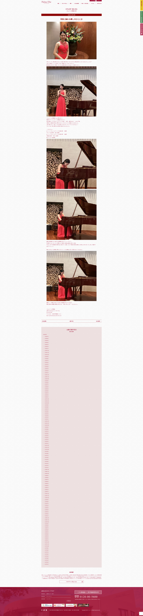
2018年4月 (46, 534)
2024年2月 (46, 394)
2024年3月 (46, 392)
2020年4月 (46, 485)
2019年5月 (46, 507)
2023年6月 (46, 411)
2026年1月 (46, 348)
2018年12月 (47, 517)
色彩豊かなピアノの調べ (50, 593)
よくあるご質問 (92, 0)
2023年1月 (46, 419)
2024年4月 (46, 390)
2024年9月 (46, 380)
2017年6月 (46, 554)
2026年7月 (46, 336)
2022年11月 (47, 423)
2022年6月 (46, 433)
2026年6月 (46, 338)
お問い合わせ (99, 3)
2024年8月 (46, 382)
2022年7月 (46, 431)
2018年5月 (46, 531)
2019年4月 (46, 509)
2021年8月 (46, 453)
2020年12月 (47, 469)
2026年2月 (46, 346)
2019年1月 (46, 515)
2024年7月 (46, 384)
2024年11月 (47, 376)
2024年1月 (46, 396)
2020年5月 (46, 483)
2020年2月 (46, 489)
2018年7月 (46, 527)
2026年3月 (46, 344)
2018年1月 (46, 540)
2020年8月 (46, 477)
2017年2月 (46, 562)
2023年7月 (46, 409)
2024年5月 (46, 388)
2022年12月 (47, 421)
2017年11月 (47, 544)
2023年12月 (47, 398)
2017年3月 (46, 560)
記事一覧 (71, 321)
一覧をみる (68, 600)
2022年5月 (46, 435)
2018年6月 (46, 529)
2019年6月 (46, 505)
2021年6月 (46, 457)
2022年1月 (46, 443)
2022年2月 (46, 441)
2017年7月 (46, 552)
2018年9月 (46, 523)
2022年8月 (46, 429)
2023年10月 (47, 403)
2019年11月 (47, 495)
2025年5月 (46, 364)
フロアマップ (99, 0)
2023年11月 (47, 401)
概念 (58, 3)
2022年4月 (46, 437)
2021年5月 (46, 459)
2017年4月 (46, 558)
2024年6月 (46, 386)
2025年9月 (46, 356)
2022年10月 (47, 425)
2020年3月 (46, 487)
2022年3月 (46, 439)
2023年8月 (46, 407)
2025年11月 (47, 352)
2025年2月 (46, 370)
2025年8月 (46, 358)
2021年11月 (47, 447)
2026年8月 (45, 334)
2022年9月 (46, 427)
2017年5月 (46, 556)
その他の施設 (76, 3)
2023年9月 (46, 405)
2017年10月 (47, 546)
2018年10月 (47, 521)
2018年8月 (46, 525)
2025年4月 (46, 366)
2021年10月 (47, 449)
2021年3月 (46, 463)
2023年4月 (46, 415)
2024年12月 (47, 374)
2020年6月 (46, 481)
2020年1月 (46, 491)
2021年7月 (46, 455)
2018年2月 (46, 538)
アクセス (92, 3)
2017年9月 (46, 548)
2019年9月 (46, 499)
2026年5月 (46, 340)
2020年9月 (46, 475)
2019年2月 (46, 513)
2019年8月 (46, 501)
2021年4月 (46, 461)
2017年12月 (47, 542)
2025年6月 (46, 362)
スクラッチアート (49, 596)
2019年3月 (46, 511)
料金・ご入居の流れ (85, 3)
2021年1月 (46, 467)
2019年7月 (46, 503)
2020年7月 (46, 479)
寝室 (70, 3)
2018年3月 (46, 536)
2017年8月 (46, 550)
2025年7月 (46, 360)
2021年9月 (46, 451)
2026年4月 (46, 342)
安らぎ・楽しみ (64, 3)
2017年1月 (46, 564)
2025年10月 (47, 354)
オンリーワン (49, 598)
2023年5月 (46, 413)
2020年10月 (47, 473)
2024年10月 (47, 378)
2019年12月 (47, 493)
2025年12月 (47, 350)
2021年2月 (46, 465)
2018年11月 (47, 519)
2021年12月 (47, 445)
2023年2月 (46, 417)
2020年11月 (47, 471)
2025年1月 (46, 372)
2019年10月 (47, 497)
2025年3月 (46, 368)
